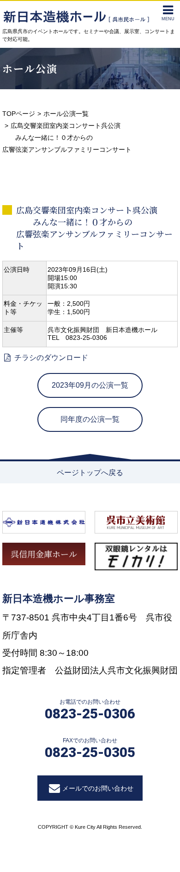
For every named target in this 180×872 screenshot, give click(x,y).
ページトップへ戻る (90, 472)
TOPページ (18, 113)
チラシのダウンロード (50, 357)
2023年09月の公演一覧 (90, 385)
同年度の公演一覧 (90, 419)
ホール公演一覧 (66, 113)
